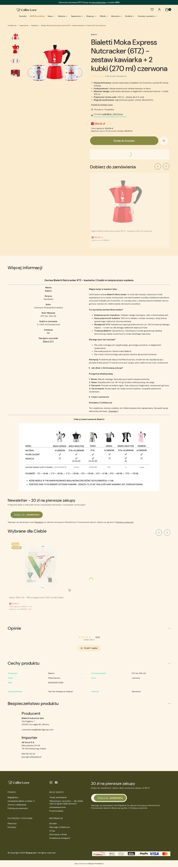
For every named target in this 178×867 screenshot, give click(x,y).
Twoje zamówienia (58, 797)
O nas (52, 830)
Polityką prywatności (125, 522)
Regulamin (39, 522)
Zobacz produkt (69, 590)
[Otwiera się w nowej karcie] (51, 782)
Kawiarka (34, 25)
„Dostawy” (113, 411)
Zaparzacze (23, 25)
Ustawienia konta (57, 807)
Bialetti (94, 34)
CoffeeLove (12, 25)
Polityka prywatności (18, 808)
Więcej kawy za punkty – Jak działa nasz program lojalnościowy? (66, 802)
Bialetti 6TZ (48, 341)
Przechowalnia (56, 811)
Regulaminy (13, 797)
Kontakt (53, 823)
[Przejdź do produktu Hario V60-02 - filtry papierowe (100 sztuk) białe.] (41, 567)
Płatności (12, 823)
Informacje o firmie (58, 834)
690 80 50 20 (28, 753)
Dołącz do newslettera (26, 514)
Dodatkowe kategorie (59, 838)
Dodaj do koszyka (124, 140)
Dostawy (12, 827)
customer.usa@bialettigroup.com (37, 729)
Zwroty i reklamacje (17, 804)
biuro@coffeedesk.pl (31, 757)
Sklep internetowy (88, 864)
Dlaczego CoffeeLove (59, 827)
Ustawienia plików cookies (20, 801)
